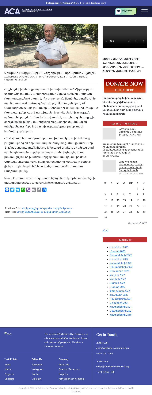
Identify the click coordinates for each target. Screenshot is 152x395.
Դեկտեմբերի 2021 (121, 298)
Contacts (9, 378)
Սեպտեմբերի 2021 (121, 310)
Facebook (37, 364)
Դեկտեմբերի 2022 (121, 255)
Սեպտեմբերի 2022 (121, 267)
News (7, 364)
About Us (64, 364)
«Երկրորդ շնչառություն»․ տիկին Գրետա (47, 208)
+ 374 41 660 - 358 (105, 372)
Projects (9, 374)
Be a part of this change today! (93, 3)
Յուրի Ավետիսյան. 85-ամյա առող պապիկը (44, 211)
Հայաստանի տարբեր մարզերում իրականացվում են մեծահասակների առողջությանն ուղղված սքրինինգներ (123, 148)
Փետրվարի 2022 (120, 291)
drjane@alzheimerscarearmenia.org (112, 348)
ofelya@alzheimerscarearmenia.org (112, 366)
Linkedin (36, 378)
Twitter (36, 374)
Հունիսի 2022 (118, 279)
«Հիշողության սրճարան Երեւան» (130, 130)
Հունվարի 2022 (119, 294)
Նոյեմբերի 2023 (119, 247)
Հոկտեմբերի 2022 (121, 263)
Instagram (37, 369)
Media (7, 369)
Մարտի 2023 (117, 251)
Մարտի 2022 (117, 287)
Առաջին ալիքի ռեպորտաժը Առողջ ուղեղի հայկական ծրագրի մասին (131, 166)
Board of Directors (69, 369)
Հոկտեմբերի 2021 (121, 306)
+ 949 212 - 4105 (104, 353)
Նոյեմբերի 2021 (119, 302)
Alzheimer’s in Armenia (71, 378)
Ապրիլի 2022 (117, 283)
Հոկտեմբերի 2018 (121, 314)
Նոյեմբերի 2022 (119, 259)
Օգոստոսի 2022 (119, 271)
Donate (127, 11)
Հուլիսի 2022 (117, 275)
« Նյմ (105, 230)
